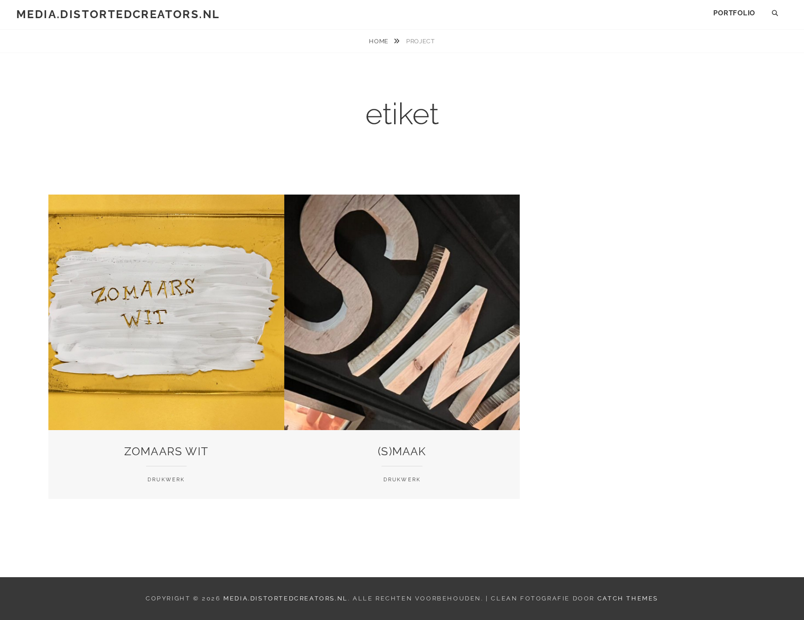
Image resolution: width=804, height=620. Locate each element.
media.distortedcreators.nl (118, 14)
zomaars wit (166, 451)
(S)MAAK (402, 451)
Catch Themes (627, 598)
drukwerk (166, 480)
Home (379, 41)
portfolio (734, 13)
